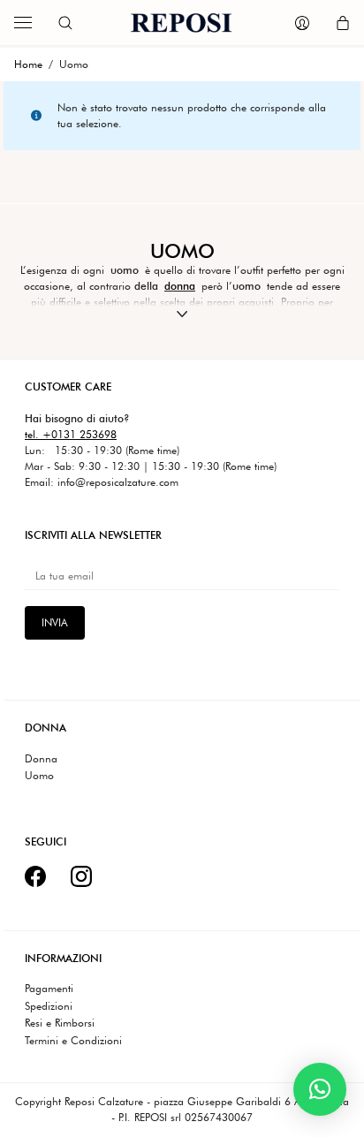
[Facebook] (35, 876)
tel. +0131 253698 (71, 434)
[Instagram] (81, 876)
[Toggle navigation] (23, 22)
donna (179, 285)
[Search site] (65, 23)
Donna (41, 759)
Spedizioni (48, 1006)
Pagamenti (49, 988)
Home (28, 64)
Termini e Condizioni (73, 1041)
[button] (319, 1089)
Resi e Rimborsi (60, 1023)
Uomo (39, 775)
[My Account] (302, 23)
